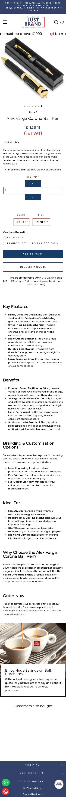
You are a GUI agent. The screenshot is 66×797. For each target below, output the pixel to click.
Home (32, 112)
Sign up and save (32, 781)
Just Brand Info (32, 773)
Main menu (32, 765)
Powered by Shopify (33, 794)
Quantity (33, 177)
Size (41, 215)
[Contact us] (6, 782)
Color (21, 215)
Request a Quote (33, 267)
